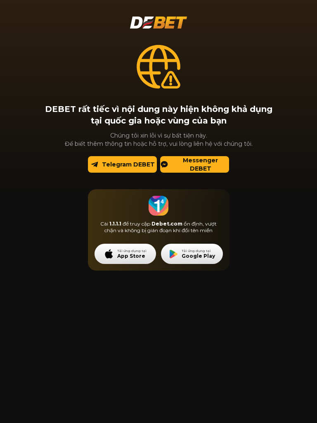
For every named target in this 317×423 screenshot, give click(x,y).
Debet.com (166, 224)
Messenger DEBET (200, 164)
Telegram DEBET (128, 164)
